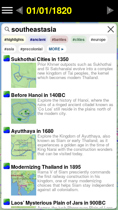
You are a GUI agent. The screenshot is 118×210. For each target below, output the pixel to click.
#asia (9, 49)
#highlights (14, 39)
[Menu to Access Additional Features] (7, 10)
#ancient (38, 39)
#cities (79, 39)
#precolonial (31, 49)
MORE (54, 49)
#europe (98, 39)
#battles (59, 39)
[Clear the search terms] (110, 29)
